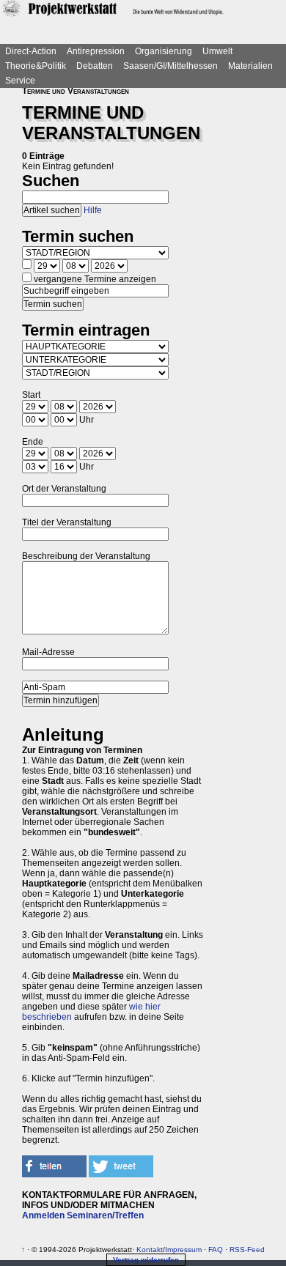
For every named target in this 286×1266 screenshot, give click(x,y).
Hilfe (93, 210)
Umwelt (217, 51)
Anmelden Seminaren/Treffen (83, 1215)
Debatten (94, 66)
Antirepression (96, 51)
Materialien (250, 66)
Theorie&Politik (35, 66)
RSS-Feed (247, 1249)
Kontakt (149, 1249)
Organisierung (163, 51)
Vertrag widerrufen (146, 1260)
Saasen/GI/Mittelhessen (170, 66)
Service (20, 80)
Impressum (183, 1249)
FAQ (215, 1249)
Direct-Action (30, 51)
